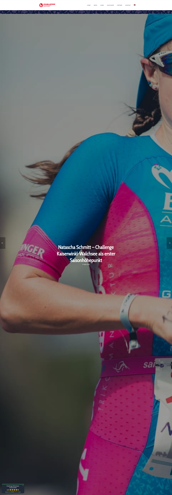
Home (89, 5)
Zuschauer (110, 5)
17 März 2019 (86, 264)
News (95, 5)
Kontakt (128, 5)
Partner (119, 5)
